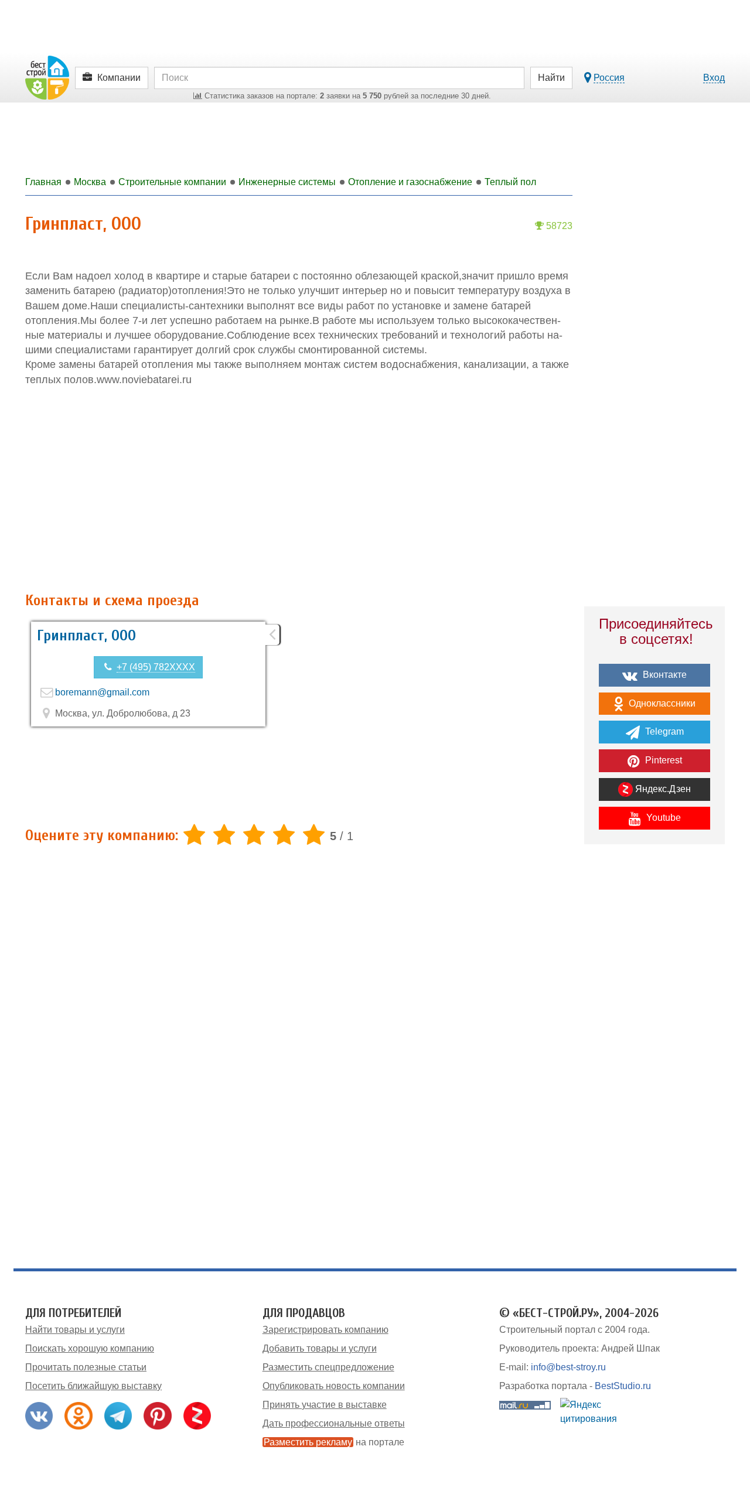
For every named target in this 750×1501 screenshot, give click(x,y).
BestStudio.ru (623, 1386)
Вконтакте (663, 675)
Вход (714, 78)
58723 (558, 226)
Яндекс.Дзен (662, 789)
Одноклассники (661, 703)
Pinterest (662, 760)
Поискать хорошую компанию (89, 1348)
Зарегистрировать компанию (325, 1330)
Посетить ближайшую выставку (93, 1386)
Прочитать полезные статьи (85, 1367)
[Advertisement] (298, 490)
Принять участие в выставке (324, 1405)
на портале (334, 1442)
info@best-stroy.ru (568, 1367)
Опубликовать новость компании (333, 1386)
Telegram (663, 731)
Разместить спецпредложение (328, 1367)
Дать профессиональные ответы (333, 1423)
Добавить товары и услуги (319, 1348)
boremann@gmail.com (102, 692)
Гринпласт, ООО (86, 635)
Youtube (662, 818)
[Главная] (47, 77)
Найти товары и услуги (75, 1330)
